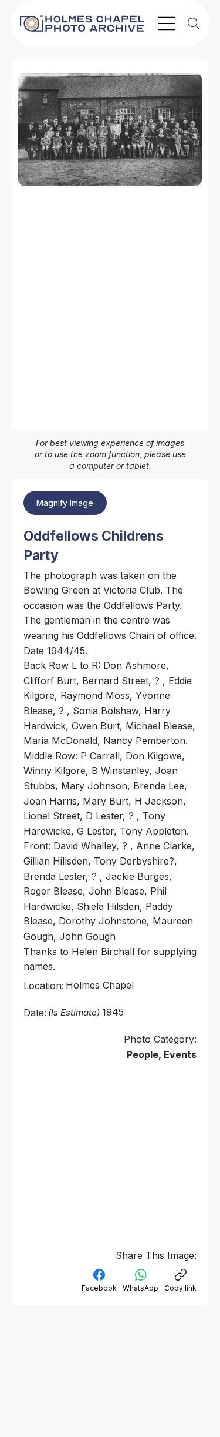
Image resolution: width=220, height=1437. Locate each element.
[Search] (193, 23)
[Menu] (167, 23)
